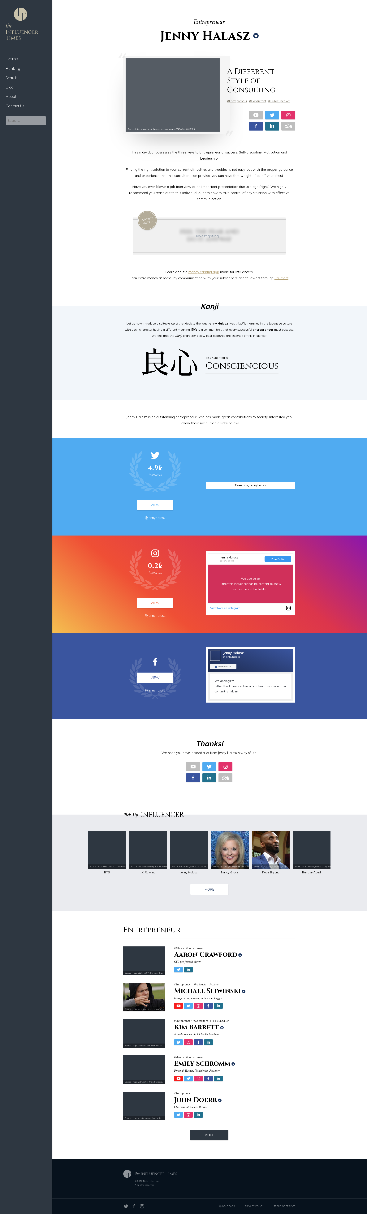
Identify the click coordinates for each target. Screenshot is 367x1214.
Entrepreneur (238, 101)
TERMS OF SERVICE (284, 1206)
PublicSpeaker (280, 101)
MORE (209, 889)
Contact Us (15, 106)
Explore (12, 59)
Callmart (281, 278)
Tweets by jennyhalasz (250, 485)
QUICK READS (227, 1206)
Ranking (13, 68)
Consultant (258, 101)
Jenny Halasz (229, 557)
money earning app (203, 272)
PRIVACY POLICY (254, 1206)
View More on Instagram (225, 608)
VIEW (155, 505)
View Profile (278, 558)
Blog (10, 87)
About (11, 96)
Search (12, 77)
